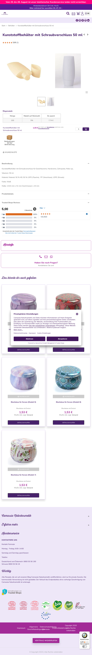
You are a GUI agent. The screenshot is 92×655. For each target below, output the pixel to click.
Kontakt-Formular (8, 544)
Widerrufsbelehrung (59, 628)
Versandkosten (50, 127)
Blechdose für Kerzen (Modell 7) (23, 475)
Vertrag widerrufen (46, 640)
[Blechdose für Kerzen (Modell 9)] (23, 377)
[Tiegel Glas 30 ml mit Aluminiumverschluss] (87, 34)
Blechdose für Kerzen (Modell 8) (68, 402)
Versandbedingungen (43, 128)
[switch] (84, 646)
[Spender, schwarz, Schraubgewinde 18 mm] (84, 34)
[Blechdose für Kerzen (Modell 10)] (68, 304)
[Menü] (88, 633)
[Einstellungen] (82, 13)
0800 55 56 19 (14, 564)
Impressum (21, 628)
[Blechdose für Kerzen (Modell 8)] (68, 377)
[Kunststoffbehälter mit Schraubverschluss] (86, 92)
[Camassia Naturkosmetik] (5, 13)
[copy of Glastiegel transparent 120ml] (23, 304)
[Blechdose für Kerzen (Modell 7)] (23, 450)
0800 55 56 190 (30, 561)
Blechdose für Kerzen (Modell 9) (23, 402)
